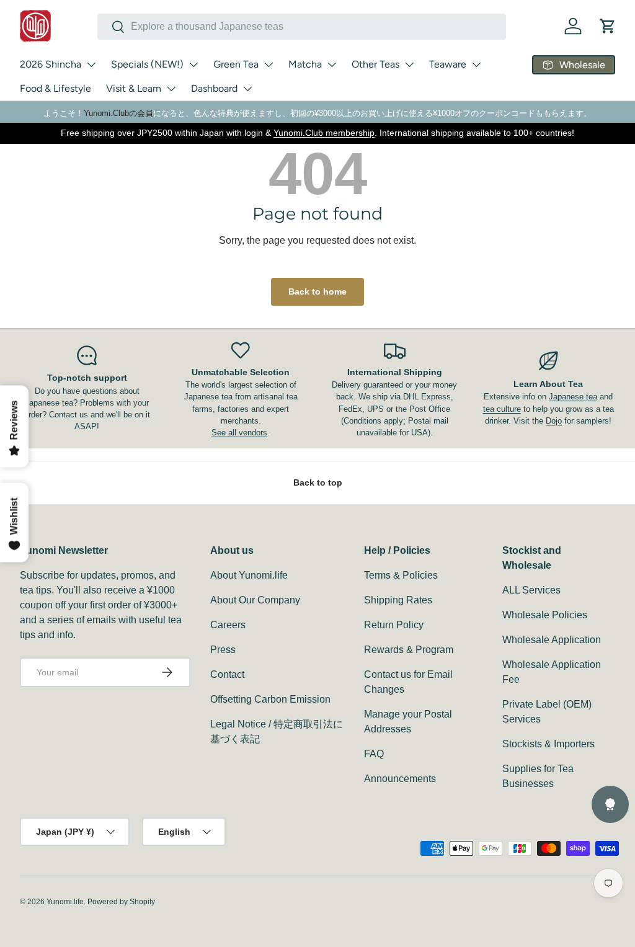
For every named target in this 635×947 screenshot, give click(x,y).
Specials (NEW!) (147, 64)
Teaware (447, 64)
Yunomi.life (65, 901)
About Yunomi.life (249, 575)
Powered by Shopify (121, 901)
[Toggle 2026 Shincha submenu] (91, 64)
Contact (227, 674)
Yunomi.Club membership (324, 133)
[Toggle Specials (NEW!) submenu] (193, 64)
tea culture (502, 409)
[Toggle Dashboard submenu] (247, 88)
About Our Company (255, 600)
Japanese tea (573, 396)
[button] (607, 26)
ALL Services (531, 590)
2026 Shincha (50, 64)
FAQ (374, 754)
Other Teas (375, 64)
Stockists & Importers (548, 744)
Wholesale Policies (544, 615)
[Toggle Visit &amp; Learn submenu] (171, 88)
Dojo (554, 420)
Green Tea (236, 64)
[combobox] (301, 27)
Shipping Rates (398, 600)
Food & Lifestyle (55, 88)
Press (223, 649)
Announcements (400, 778)
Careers (228, 625)
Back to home (317, 291)
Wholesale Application (551, 639)
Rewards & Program (408, 649)
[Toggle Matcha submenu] (331, 64)
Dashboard (214, 88)
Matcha (305, 64)
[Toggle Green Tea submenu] (268, 64)
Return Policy (394, 625)
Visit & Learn (133, 88)
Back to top (317, 482)
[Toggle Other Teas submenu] (409, 64)
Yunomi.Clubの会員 (118, 113)
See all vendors (239, 432)
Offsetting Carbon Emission (270, 699)
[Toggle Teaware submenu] (476, 64)
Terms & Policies (401, 575)
